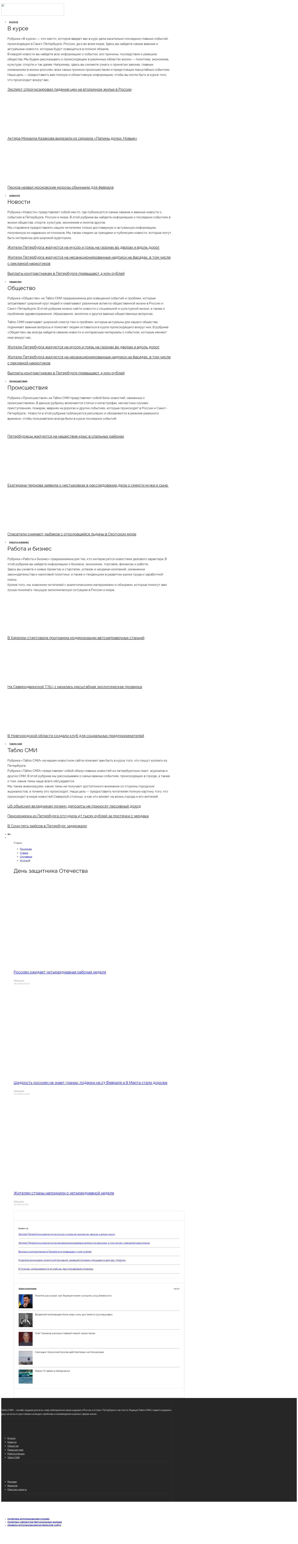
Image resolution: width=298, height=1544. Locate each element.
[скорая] (33, 477)
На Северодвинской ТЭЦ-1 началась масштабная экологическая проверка (74, 686)
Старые (24, 852)
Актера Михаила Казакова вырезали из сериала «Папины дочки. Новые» (72, 138)
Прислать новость (17, 1489)
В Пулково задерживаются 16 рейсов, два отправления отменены (55, 1269)
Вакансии (12, 1485)
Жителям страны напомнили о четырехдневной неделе (64, 1193)
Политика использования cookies (28, 1519)
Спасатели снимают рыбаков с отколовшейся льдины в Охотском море (71, 534)
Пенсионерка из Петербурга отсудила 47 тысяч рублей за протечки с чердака (78, 816)
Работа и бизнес (19, 542)
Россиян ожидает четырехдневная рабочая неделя (60, 972)
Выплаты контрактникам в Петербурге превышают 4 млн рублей (65, 273)
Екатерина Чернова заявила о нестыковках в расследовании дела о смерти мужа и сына (88, 485)
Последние (26, 849)
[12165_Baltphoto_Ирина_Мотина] (33, 678)
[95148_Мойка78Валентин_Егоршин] (33, 525)
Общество (15, 282)
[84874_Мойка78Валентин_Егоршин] (33, 179)
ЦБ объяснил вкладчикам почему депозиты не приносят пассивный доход (74, 806)
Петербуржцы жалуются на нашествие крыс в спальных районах (65, 436)
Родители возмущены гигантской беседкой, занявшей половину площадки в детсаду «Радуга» (72, 1260)
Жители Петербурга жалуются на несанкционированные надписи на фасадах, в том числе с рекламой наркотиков (84, 1243)
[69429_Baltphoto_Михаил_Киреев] (33, 629)
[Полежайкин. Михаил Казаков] (33, 130)
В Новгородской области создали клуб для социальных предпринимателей (75, 735)
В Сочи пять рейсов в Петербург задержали (47, 826)
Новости (14, 196)
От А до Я (25, 860)
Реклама (12, 1481)
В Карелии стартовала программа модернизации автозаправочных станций (75, 637)
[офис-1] (33, 727)
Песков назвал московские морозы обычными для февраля (60, 187)
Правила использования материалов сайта (34, 1525)
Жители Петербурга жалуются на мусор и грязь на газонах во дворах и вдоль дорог (83, 247)
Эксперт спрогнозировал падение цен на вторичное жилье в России (69, 89)
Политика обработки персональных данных (34, 1522)
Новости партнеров (99, 1289)
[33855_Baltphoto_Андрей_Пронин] (56, 1184)
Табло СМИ (15, 744)
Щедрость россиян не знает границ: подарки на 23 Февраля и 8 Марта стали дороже (90, 1082)
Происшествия (18, 381)
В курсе (13, 22)
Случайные (26, 856)
